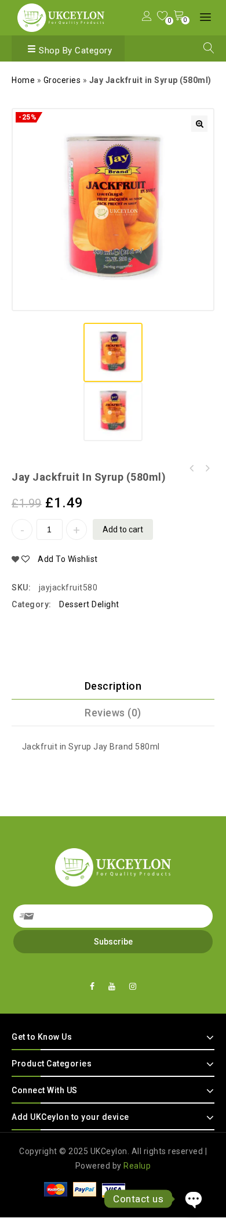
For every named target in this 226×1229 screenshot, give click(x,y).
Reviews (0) (113, 713)
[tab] (113, 686)
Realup (137, 1165)
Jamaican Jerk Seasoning (191, 468)
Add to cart (123, 529)
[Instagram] (133, 986)
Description (113, 686)
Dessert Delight (89, 604)
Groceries (62, 80)
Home (23, 80)
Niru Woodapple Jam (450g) (207, 468)
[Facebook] (92, 986)
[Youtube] (112, 986)
